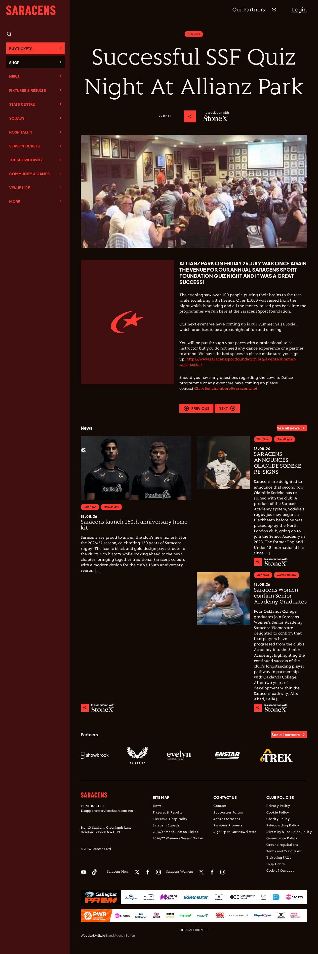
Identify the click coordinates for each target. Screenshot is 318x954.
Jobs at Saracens (226, 819)
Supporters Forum (228, 812)
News (14, 76)
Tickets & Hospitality (170, 819)
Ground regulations (282, 845)
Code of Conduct (280, 871)
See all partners (286, 734)
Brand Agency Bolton (120, 935)
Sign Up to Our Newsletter (234, 832)
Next (223, 408)
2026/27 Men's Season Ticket (175, 832)
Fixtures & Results (27, 90)
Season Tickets (24, 146)
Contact (219, 806)
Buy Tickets (20, 48)
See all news (288, 428)
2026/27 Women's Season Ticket (178, 838)
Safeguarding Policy (282, 825)
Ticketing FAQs (278, 858)
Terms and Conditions (284, 851)
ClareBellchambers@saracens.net (225, 389)
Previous (200, 408)
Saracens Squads (166, 825)
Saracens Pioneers (227, 825)
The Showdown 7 (26, 160)
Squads (17, 118)
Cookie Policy (277, 812)
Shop (14, 62)
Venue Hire (19, 187)
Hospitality (20, 132)
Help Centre (276, 864)
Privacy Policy (278, 806)
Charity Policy (278, 819)
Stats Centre (22, 104)
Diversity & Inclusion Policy (289, 832)
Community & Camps (29, 174)
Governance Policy (281, 838)
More (14, 201)
